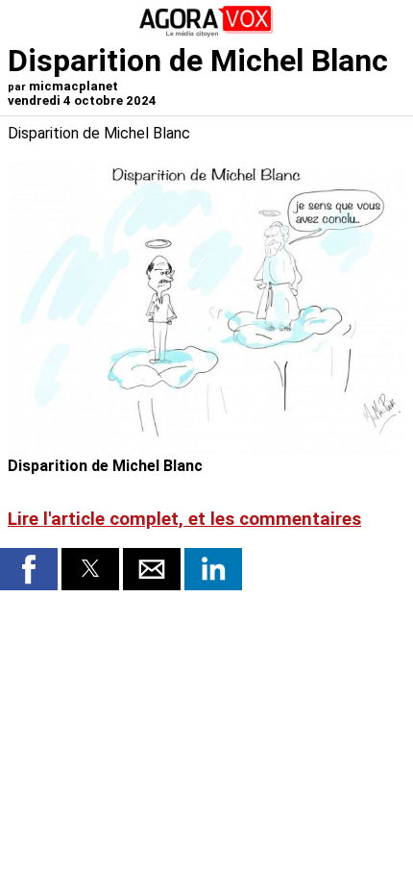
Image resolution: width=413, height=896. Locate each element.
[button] (29, 569)
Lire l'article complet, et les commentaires (184, 519)
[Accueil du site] (206, 33)
